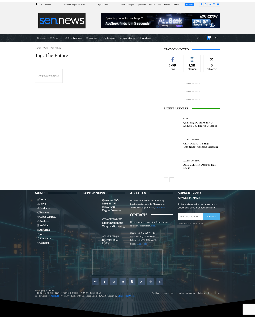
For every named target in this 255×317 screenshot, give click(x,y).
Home (38, 48)
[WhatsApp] (159, 281)
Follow (192, 57)
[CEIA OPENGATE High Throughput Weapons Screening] (172, 143)
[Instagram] (205, 4)
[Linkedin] (210, 4)
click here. (160, 207)
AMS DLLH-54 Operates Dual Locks (110, 240)
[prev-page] (166, 179)
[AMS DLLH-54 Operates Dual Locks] (172, 164)
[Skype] (132, 281)
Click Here (142, 243)
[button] (216, 38)
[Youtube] (218, 4)
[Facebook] (201, 4)
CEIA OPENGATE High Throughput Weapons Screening (200, 145)
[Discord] (95, 281)
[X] (214, 4)
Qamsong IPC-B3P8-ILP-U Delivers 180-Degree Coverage (200, 124)
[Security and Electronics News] (62, 20)
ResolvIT (54, 295)
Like (172, 57)
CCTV (185, 119)
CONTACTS (138, 215)
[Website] (150, 281)
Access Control (191, 140)
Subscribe (211, 216)
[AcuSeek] (160, 20)
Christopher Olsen (126, 295)
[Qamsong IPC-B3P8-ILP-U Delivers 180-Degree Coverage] (172, 122)
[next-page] (171, 179)
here (153, 225)
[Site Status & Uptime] (198, 38)
